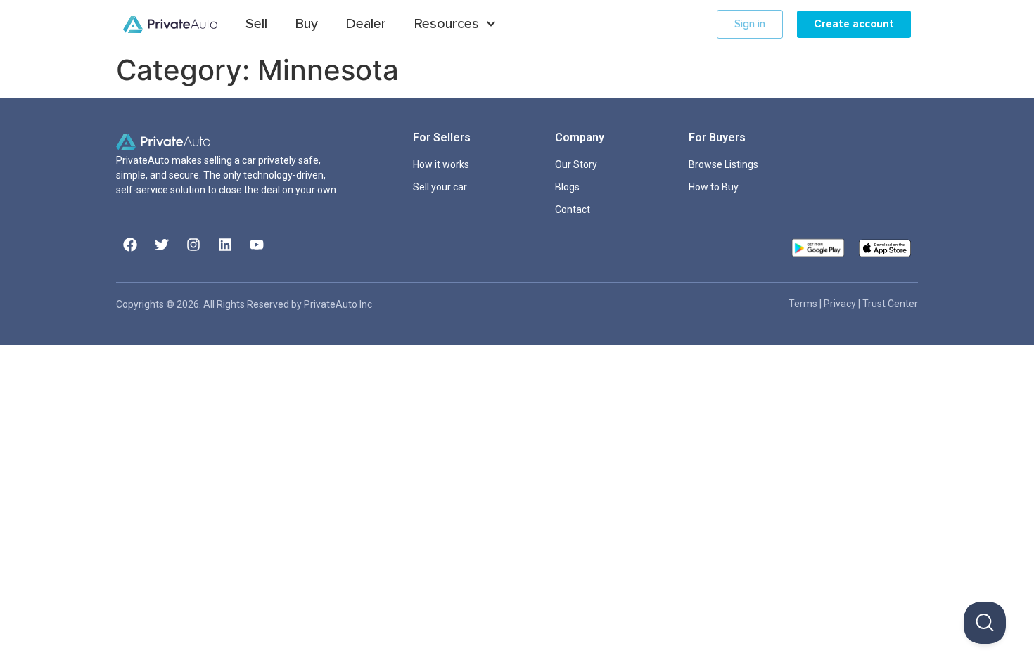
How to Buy (714, 187)
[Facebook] (130, 245)
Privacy (841, 303)
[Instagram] (193, 245)
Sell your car (440, 187)
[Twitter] (162, 245)
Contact (572, 209)
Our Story (576, 164)
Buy (306, 24)
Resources (446, 24)
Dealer (366, 24)
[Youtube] (257, 245)
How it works (441, 164)
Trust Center (890, 303)
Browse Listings (723, 164)
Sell (256, 24)
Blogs (567, 187)
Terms (804, 303)
